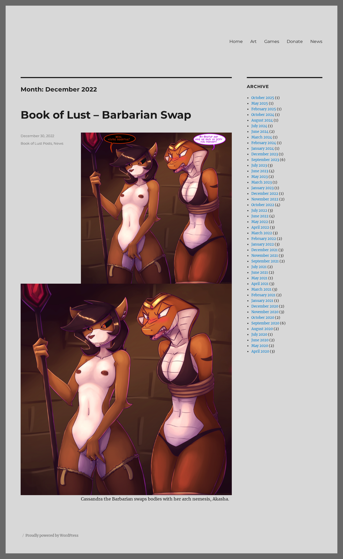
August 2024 (262, 120)
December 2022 (264, 193)
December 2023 (264, 154)
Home (236, 41)
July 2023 (259, 165)
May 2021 (259, 278)
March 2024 (261, 137)
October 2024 (262, 114)
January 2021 (262, 300)
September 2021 (265, 261)
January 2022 (262, 244)
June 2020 (260, 340)
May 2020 (259, 346)
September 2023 (265, 160)
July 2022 (259, 210)
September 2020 (265, 323)
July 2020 (259, 334)
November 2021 (264, 255)
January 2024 (262, 148)
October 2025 (262, 98)
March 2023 (261, 182)
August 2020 (262, 329)
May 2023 (259, 176)
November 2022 (264, 199)
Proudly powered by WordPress (52, 535)
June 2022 (260, 216)
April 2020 (260, 351)
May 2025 (259, 103)
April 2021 (260, 284)
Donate (295, 41)
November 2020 (264, 312)
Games (271, 41)
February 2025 (263, 109)
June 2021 (259, 272)
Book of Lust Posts (36, 143)
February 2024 (263, 143)
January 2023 (262, 188)
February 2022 (263, 238)
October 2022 (262, 205)
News (316, 41)
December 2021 (264, 250)
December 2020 (264, 306)
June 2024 (260, 131)
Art (253, 41)
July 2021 (259, 267)
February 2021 (263, 295)
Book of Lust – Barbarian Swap (106, 114)
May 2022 (259, 222)
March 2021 (261, 289)
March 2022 (261, 233)
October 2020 (262, 317)
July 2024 (259, 126)
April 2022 (260, 227)
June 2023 (259, 171)
